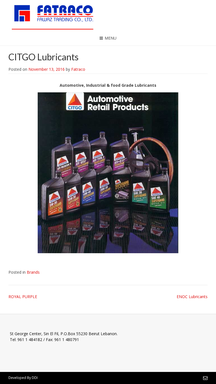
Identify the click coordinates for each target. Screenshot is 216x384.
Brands (33, 272)
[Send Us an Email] (205, 377)
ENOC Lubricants (192, 296)
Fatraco (78, 69)
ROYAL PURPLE (22, 296)
